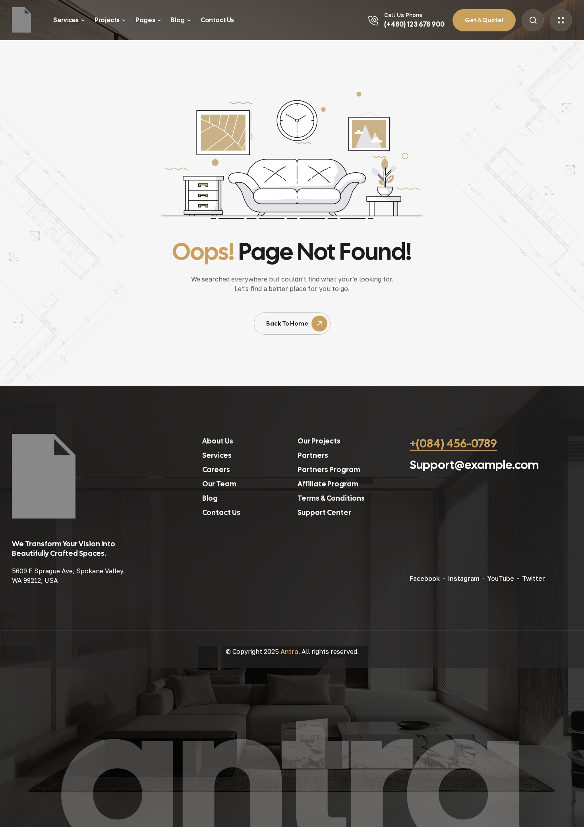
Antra (289, 651)
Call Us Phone (403, 15)
